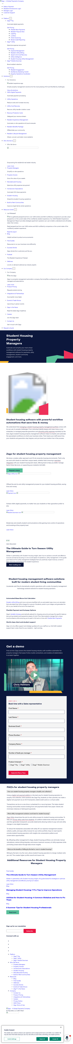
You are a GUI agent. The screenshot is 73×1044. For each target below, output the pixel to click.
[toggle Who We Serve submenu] (14, 140)
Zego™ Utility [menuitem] (17, 958)
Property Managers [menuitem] (19, 964)
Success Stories (12, 248)
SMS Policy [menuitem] (17, 1003)
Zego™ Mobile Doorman (14, 61)
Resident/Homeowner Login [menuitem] (12, 9)
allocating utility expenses (46, 431)
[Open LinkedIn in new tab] (11, 947)
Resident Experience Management (17, 120)
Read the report (12, 232)
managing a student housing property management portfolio (38, 427)
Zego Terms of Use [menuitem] (19, 1005)
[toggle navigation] (2, 3)
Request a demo (14, 470)
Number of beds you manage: (20, 753)
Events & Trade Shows (14, 300)
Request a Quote (9, 328)
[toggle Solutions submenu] (11, 76)
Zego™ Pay (10, 21)
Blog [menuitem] (14, 979)
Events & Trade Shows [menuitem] (20, 987)
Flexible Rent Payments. (54, 618)
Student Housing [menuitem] (18, 970)
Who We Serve (8, 141)
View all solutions (12, 90)
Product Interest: (16, 762)
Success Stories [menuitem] (18, 985)
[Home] (12, 1)
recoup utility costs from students (23, 819)
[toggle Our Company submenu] (13, 268)
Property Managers (13, 168)
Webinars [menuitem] (16, 983)
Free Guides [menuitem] (17, 981)
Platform (6, 18)
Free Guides (11, 241)
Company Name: (15, 744)
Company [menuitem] (13, 991)
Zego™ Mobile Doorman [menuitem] (20, 960)
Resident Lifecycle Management (17, 133)
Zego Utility (10, 817)
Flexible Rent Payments (18, 30)
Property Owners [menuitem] (18, 966)
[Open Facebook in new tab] (11, 941)
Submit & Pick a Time (18, 773)
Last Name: (13, 717)
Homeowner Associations (15, 189)
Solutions (7, 76)
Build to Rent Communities (15, 202)
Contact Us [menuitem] (16, 993)
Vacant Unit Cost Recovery (19, 55)
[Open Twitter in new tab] (11, 944)
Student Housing (12, 195)
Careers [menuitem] (15, 999)
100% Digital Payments (14, 92)
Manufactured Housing (14, 182)
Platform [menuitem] (12, 954)
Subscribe (29, 931)
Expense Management (17, 51)
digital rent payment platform (21, 795)
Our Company (8, 268)
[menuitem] (4, 15)
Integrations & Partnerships (15, 293)
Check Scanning (16, 38)
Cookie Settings (11, 1039)
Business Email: (15, 726)
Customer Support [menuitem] (9, 13)
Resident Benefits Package (15, 127)
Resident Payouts (17, 32)
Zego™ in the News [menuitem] (19, 989)
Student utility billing (12, 602)
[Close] (61, 1027)
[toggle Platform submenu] (10, 18)
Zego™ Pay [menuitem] (16, 956)
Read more (12, 912)
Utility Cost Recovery (13, 106)
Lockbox (13, 36)
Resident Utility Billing (17, 53)
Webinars (10, 261)
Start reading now (15, 565)
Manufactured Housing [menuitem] (20, 972)
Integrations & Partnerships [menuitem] (21, 997)
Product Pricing (12, 287)
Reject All (42, 1039)
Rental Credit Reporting (18, 40)
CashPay (13, 34)
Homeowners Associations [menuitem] (21, 968)
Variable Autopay (16, 614)
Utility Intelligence (16, 57)
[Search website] (1, 3)
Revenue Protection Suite (15, 113)
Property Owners (12, 175)
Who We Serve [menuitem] (14, 962)
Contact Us (10, 321)
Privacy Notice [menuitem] (17, 1001)
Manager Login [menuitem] (8, 11)
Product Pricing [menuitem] (18, 995)
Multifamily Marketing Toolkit (19, 72)
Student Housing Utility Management (22, 59)
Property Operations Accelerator (20, 74)
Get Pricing (10, 27)
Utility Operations (12, 99)
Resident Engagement (17, 70)
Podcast (9, 254)
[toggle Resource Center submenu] (15, 209)
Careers (9, 314)
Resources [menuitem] (13, 977)
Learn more (10, 166)
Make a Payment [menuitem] (9, 6)
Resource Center (9, 210)
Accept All (55, 1039)
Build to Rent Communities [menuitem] (21, 975)
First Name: (13, 708)
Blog (8, 234)
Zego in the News (12, 307)
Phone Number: (15, 735)
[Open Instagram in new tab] (11, 951)
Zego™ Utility (11, 42)
